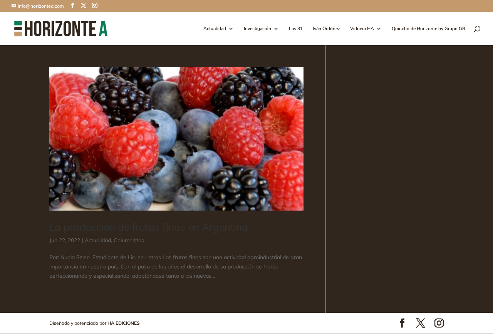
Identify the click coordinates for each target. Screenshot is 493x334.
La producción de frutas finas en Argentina (148, 227)
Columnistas (129, 240)
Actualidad (214, 29)
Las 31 (296, 29)
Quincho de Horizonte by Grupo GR (428, 29)
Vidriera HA (362, 29)
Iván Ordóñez (326, 29)
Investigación (257, 29)
